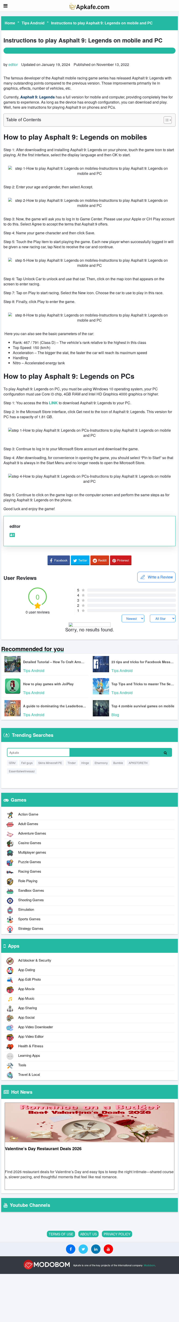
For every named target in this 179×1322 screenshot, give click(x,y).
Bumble (118, 763)
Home (10, 23)
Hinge (85, 763)
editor (13, 64)
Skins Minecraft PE (50, 763)
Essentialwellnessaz (22, 771)
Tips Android (33, 23)
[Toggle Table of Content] (165, 120)
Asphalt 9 (28, 97)
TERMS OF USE (61, 1234)
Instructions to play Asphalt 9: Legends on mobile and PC (102, 23)
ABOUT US (88, 1234)
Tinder (72, 763)
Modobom (149, 1265)
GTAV (12, 763)
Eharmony (101, 763)
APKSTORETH (138, 763)
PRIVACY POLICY (117, 1234)
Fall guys (27, 763)
